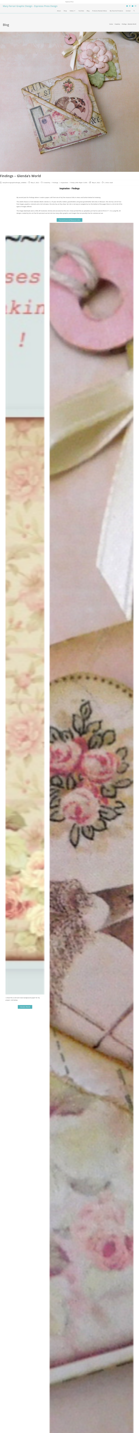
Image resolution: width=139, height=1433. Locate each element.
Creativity (46, 182)
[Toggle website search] (134, 10)
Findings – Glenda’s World (129, 24)
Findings (55, 182)
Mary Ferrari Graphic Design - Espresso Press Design (30, 6)
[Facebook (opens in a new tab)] (127, 6)
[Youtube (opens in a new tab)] (132, 6)
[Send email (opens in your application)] (135, 6)
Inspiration (64, 182)
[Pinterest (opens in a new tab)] (130, 6)
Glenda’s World (38, 202)
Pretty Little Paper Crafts (78, 182)
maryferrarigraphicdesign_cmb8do (14, 182)
